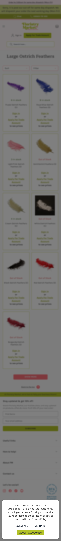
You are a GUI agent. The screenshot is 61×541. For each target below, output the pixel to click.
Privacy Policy (39, 519)
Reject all (22, 525)
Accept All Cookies (30, 532)
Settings (40, 525)
